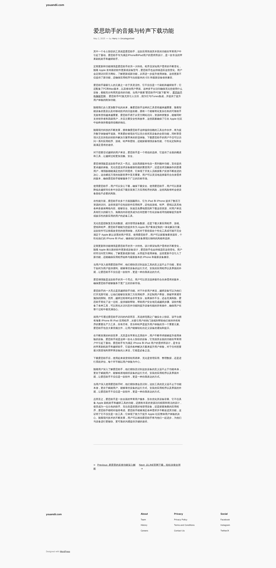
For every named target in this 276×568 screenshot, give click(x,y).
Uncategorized (127, 38)
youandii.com (55, 5)
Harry (114, 38)
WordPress (65, 551)
